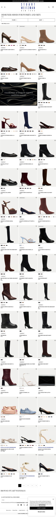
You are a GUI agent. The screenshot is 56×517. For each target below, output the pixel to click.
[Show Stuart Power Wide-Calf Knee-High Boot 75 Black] (20, 359)
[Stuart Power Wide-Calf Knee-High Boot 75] (28, 349)
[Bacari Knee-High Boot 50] (9, 349)
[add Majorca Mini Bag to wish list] (18, 398)
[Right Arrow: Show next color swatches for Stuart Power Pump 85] (36, 74)
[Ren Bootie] (9, 320)
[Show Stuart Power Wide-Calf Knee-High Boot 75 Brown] (23, 359)
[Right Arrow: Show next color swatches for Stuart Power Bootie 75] (55, 217)
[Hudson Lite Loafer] (9, 177)
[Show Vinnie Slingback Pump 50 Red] (30, 445)
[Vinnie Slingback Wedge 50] (46, 120)
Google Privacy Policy (21, 502)
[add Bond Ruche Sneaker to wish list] (36, 398)
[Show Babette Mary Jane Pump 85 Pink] (11, 45)
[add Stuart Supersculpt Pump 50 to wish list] (36, 198)
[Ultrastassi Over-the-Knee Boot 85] (46, 291)
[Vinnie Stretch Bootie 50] (28, 177)
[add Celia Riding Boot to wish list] (55, 255)
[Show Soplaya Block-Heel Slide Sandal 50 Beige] (1, 445)
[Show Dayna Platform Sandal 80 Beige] (28, 159)
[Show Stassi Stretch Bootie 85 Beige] (4, 302)
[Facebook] (21, 504)
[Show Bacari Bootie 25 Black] (41, 45)
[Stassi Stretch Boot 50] (28, 291)
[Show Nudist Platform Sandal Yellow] (39, 445)
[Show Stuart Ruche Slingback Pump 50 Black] (23, 45)
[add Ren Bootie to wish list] (18, 312)
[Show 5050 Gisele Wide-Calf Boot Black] (41, 188)
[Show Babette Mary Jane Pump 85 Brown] (1, 45)
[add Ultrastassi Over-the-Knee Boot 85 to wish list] (55, 283)
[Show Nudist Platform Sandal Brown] (41, 445)
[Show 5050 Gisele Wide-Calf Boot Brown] (39, 188)
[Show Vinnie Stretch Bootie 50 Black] (25, 188)
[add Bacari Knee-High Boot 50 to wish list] (18, 340)
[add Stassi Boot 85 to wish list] (36, 312)
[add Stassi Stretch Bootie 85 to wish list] (18, 283)
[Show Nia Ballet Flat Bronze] (4, 159)
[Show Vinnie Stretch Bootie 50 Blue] (23, 188)
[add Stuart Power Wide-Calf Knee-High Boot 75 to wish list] (36, 340)
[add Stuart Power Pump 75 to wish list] (55, 455)
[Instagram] (18, 504)
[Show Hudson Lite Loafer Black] (1, 188)
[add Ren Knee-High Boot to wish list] (55, 340)
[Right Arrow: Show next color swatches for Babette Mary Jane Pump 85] (17, 45)
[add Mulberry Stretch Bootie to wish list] (36, 255)
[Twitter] (24, 504)
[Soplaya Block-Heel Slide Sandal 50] (9, 434)
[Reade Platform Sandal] (9, 206)
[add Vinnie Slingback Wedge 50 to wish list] (55, 112)
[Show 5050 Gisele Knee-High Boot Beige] (49, 102)
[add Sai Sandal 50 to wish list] (36, 455)
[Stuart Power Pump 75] (46, 463)
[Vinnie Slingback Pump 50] (28, 434)
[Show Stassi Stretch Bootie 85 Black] (6, 302)
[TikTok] (27, 504)
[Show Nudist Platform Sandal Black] (44, 445)
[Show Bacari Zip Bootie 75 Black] (39, 159)
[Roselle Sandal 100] (28, 377)
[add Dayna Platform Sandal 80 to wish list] (36, 140)
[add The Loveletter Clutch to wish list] (55, 369)
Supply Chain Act (22, 510)
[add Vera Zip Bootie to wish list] (18, 369)
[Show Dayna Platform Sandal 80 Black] (30, 159)
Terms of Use (8, 510)
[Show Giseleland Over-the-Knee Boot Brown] (4, 245)
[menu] (2, 7)
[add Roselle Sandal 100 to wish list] (36, 369)
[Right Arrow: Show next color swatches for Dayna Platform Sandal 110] (17, 131)
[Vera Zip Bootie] (9, 377)
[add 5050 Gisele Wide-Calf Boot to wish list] (55, 169)
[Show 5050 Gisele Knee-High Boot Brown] (41, 102)
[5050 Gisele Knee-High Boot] (46, 91)
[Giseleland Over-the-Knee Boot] (9, 234)
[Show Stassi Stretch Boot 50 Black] (20, 302)
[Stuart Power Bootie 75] (46, 206)
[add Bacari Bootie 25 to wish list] (55, 26)
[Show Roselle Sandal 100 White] (20, 388)
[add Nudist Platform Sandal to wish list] (55, 426)
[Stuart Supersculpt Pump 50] (28, 206)
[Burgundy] (1, 388)
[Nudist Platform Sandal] (46, 434)
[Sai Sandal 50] (28, 463)
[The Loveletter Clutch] (46, 377)
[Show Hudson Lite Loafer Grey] (4, 188)
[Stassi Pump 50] (46, 63)
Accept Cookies (41, 508)
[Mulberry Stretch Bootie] (28, 263)
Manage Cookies (41, 511)
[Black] (39, 245)
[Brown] (39, 359)
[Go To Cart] (53, 7)
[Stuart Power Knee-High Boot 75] (28, 120)
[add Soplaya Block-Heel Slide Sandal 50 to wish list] (18, 426)
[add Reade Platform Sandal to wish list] (18, 198)
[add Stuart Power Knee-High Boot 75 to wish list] (36, 112)
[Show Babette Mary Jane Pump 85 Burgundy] (4, 45)
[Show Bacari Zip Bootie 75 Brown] (41, 159)
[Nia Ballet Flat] (9, 149)
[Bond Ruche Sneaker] (28, 406)
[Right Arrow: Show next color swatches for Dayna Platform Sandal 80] (36, 160)
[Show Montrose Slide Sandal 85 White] (23, 245)
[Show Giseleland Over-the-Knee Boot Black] (1, 245)
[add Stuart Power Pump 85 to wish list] (36, 55)
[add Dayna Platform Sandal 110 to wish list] (18, 112)
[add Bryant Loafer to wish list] (18, 55)
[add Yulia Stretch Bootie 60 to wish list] (55, 226)
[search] (49, 7)
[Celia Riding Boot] (46, 263)
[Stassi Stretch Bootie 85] (9, 291)
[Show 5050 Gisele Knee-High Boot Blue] (44, 102)
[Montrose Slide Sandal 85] (28, 234)
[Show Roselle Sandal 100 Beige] (23, 388)
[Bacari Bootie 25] (46, 34)
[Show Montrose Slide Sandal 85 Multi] (20, 245)
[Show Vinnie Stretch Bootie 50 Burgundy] (20, 188)
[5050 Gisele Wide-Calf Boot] (46, 177)
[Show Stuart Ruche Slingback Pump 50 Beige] (20, 45)
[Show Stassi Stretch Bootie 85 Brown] (1, 302)
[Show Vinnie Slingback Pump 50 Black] (20, 445)
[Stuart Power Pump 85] (28, 63)
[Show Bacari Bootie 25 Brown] (39, 45)
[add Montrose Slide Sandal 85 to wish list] (36, 226)
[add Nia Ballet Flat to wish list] (18, 140)
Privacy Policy (14, 510)
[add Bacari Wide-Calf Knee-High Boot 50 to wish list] (18, 255)
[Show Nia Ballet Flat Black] (1, 159)
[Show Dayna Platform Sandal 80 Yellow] (25, 159)
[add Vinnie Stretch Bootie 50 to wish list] (36, 169)
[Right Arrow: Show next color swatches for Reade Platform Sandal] (17, 217)
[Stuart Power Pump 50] (46, 406)
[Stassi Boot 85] (28, 320)
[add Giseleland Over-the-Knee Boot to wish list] (18, 226)
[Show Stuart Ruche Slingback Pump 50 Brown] (25, 45)
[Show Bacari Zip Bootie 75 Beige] (44, 159)
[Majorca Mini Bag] (9, 406)
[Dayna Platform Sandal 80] (28, 149)
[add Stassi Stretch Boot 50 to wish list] (36, 283)
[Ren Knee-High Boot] (46, 349)
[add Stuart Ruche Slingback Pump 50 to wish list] (36, 26)
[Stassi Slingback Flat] (9, 463)
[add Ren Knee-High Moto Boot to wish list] (55, 312)
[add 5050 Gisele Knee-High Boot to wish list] (55, 83)
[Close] (53, 499)
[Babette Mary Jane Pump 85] (9, 34)
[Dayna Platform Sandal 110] (9, 120)
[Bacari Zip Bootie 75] (46, 149)
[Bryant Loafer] (9, 63)
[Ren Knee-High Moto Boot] (46, 320)
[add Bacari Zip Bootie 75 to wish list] (55, 140)
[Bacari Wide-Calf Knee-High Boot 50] (9, 263)
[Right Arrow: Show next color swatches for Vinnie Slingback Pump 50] (36, 445)
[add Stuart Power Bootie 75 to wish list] (55, 198)
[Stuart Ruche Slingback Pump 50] (28, 34)
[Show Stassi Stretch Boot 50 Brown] (23, 302)
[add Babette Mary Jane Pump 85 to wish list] (18, 26)
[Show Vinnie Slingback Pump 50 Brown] (23, 445)
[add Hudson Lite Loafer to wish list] (18, 169)
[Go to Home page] (28, 7)
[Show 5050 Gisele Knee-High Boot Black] (39, 102)
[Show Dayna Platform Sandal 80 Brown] (20, 159)
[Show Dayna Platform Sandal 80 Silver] (23, 159)
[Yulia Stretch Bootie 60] (46, 234)
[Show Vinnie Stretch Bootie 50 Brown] (30, 188)
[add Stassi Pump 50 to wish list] (55, 55)
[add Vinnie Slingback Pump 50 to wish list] (36, 426)
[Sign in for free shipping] (5, 7)
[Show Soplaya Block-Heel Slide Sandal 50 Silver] (6, 445)
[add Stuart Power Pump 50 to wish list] (55, 398)
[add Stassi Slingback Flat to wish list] (18, 455)
